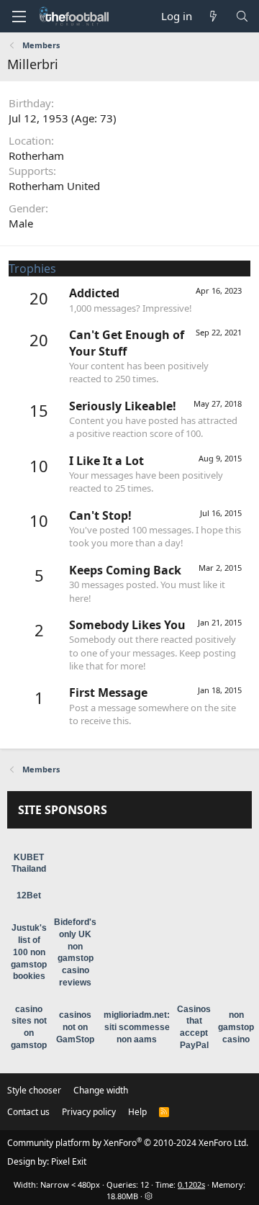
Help (137, 1112)
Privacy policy (89, 1112)
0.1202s (191, 1184)
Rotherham (36, 155)
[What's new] (213, 16)
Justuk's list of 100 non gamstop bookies (29, 952)
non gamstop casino (236, 1027)
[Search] (242, 16)
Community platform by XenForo (127, 1143)
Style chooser (34, 1090)
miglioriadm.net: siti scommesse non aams (137, 1027)
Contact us (28, 1112)
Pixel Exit (68, 1161)
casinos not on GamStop (75, 1027)
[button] (19, 16)
